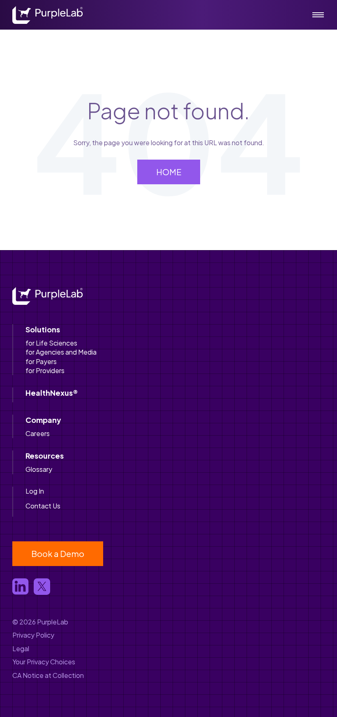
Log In (34, 491)
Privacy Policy (33, 635)
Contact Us (42, 505)
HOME (168, 172)
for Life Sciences (51, 343)
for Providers (45, 370)
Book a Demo (57, 553)
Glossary (38, 469)
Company (43, 420)
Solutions (42, 329)
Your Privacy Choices (43, 661)
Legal (20, 648)
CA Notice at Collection (48, 675)
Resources (44, 455)
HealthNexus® (51, 392)
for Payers (41, 361)
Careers (37, 433)
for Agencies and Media (61, 352)
